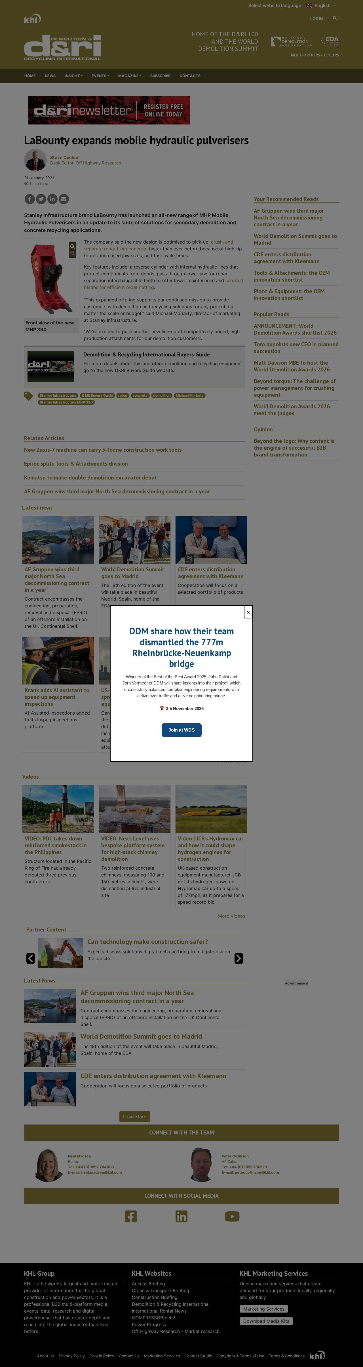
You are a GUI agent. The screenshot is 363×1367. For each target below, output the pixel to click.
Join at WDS (181, 730)
